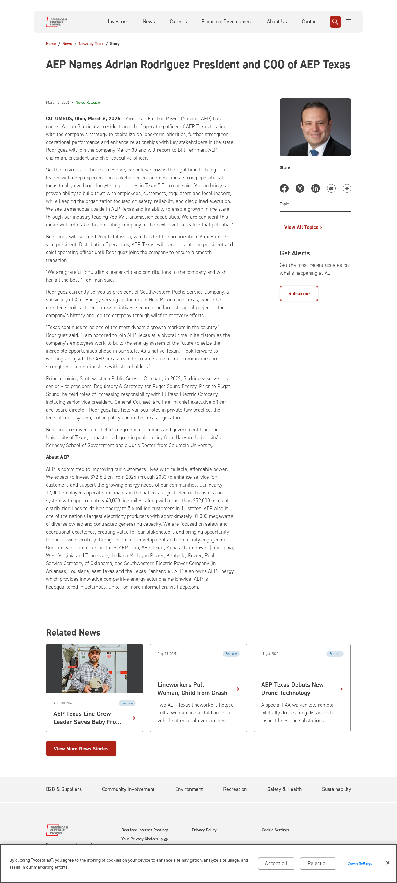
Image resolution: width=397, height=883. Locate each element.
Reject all (318, 863)
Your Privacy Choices (139, 839)
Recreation (235, 789)
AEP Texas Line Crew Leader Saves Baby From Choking (87, 718)
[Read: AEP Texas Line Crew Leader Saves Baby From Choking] (94, 668)
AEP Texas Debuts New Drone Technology (292, 689)
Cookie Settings (275, 830)
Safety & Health (284, 789)
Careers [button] (178, 21)
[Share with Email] (331, 188)
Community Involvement (128, 789)
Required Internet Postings (145, 830)
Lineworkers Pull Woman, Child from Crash (193, 689)
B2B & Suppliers (64, 789)
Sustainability (336, 789)
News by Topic (91, 44)
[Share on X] (300, 188)
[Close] (387, 863)
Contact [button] (310, 21)
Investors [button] (118, 21)
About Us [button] (277, 21)
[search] (335, 22)
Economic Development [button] (226, 21)
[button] (349, 22)
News (67, 44)
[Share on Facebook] (284, 188)
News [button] (149, 21)
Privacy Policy (204, 830)
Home (51, 44)
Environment (189, 789)
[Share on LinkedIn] (315, 188)
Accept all (276, 863)
